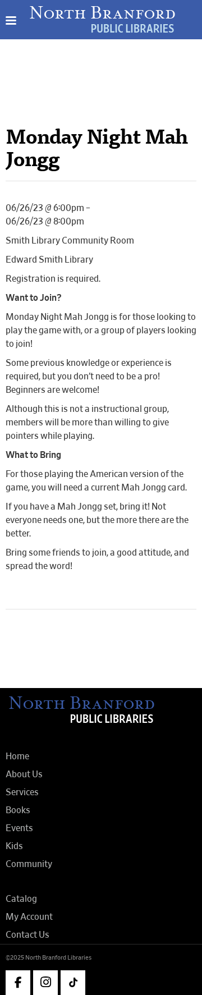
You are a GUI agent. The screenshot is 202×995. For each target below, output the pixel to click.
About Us (24, 774)
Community (29, 864)
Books (18, 810)
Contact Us (27, 934)
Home (17, 756)
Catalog (21, 899)
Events (19, 828)
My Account (29, 917)
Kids (14, 846)
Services (22, 792)
